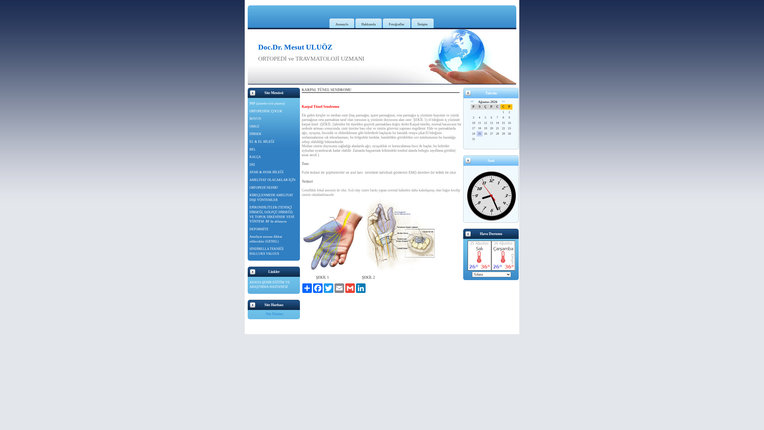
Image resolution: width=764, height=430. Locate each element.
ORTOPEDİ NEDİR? (263, 187)
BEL (252, 149)
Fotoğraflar (396, 24)
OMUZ (254, 126)
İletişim (423, 24)
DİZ (252, 164)
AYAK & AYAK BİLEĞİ (266, 172)
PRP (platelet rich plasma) (267, 103)
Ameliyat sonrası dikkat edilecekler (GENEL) (265, 239)
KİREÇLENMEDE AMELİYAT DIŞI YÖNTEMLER (271, 197)
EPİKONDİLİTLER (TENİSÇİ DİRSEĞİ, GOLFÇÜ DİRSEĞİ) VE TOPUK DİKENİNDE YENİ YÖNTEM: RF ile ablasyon (271, 214)
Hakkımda (368, 24)
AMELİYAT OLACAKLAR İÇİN (272, 180)
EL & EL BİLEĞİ (261, 141)
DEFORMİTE (259, 229)
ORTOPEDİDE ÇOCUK (265, 111)
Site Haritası (274, 314)
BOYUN (255, 118)
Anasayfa (341, 24)
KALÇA (255, 157)
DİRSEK (255, 134)
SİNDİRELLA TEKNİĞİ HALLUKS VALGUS (266, 251)
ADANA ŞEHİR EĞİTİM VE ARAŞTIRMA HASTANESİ (269, 284)
